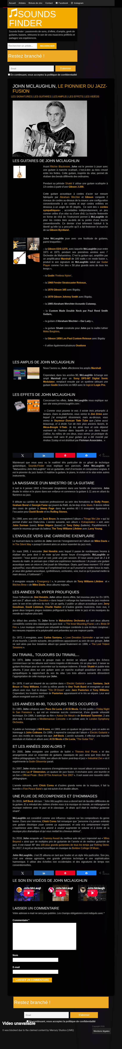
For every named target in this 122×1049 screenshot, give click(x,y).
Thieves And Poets (86, 751)
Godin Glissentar (38, 761)
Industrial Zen (94, 758)
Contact (49, 3)
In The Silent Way (22, 544)
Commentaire (21, 920)
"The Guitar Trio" (85, 739)
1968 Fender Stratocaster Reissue (67, 282)
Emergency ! (44, 581)
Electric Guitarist (75, 683)
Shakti (69, 183)
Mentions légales (102, 1031)
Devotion (44, 600)
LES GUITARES (42, 96)
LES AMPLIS (60, 96)
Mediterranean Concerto (52, 719)
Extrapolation (88, 522)
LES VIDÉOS (92, 96)
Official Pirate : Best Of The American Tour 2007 (47, 775)
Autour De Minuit (65, 715)
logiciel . (96, 385)
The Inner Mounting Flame (80, 624)
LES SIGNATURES (21, 96)
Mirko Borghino (51, 331)
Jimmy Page (47, 508)
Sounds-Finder (36, 466)
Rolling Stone (101, 845)
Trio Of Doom (56, 690)
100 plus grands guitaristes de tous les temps (65, 845)
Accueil (12, 3)
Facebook (63, 3)
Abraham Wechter (70, 197)
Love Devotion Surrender (79, 637)
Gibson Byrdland (59, 230)
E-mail (16, 967)
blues (89, 505)
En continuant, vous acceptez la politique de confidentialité (43, 74)
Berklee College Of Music (85, 848)
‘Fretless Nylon (59, 275)
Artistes (22, 3)
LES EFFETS (76, 96)
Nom (15, 955)
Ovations (81, 345)
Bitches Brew (20, 584)
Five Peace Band (32, 788)
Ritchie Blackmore (60, 166)
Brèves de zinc (35, 3)
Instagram (78, 3)
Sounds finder (32, 18)
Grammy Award (51, 838)
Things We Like (91, 518)
